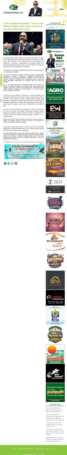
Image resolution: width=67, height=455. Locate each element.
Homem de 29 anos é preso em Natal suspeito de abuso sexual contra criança (55, 439)
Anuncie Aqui (50, 449)
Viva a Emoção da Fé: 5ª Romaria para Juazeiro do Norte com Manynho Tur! (54, 410)
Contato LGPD (39, 449)
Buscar (61, 9)
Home (14, 449)
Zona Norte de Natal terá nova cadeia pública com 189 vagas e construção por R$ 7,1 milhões (55, 432)
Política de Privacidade (25, 449)
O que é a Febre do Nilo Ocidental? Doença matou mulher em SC (54, 424)
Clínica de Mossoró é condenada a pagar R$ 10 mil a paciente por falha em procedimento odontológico (55, 417)
